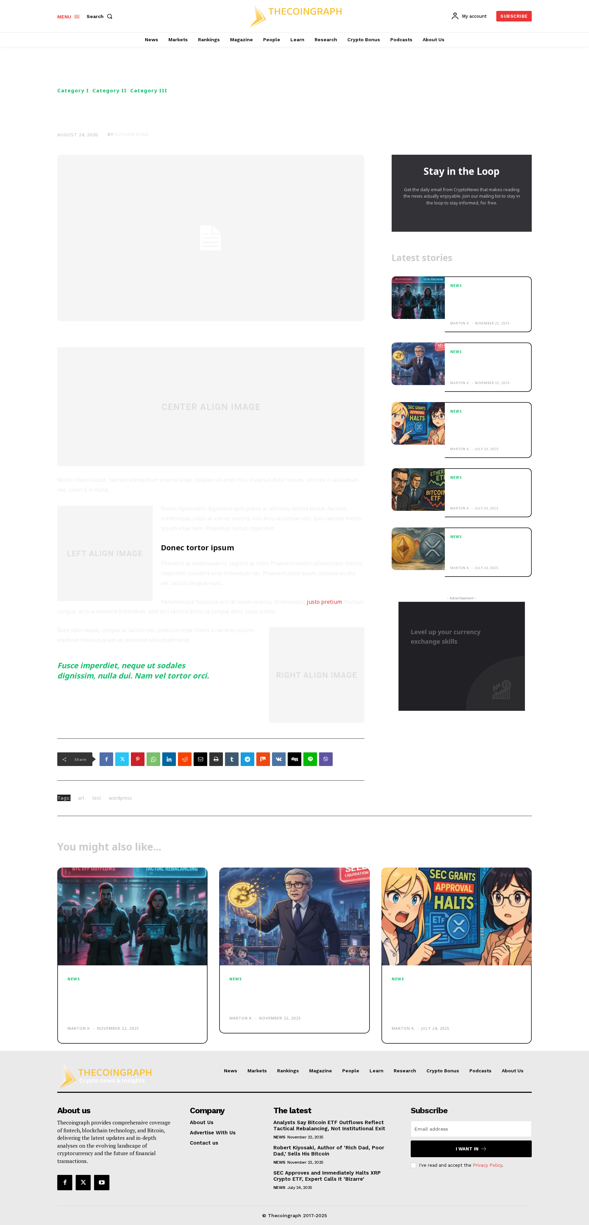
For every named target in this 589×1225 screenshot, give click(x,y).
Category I (73, 90)
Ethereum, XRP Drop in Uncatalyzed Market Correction (479, 551)
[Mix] (263, 759)
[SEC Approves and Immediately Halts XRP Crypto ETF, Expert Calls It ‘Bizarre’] (418, 423)
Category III (148, 90)
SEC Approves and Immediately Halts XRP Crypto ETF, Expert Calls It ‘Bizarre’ (484, 428)
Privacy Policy (487, 1165)
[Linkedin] (169, 759)
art (81, 798)
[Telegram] (247, 759)
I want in (467, 1148)
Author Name (132, 134)
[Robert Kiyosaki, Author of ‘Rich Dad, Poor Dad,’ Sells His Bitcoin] (418, 363)
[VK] (279, 759)
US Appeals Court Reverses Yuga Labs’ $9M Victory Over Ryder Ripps (487, 491)
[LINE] (310, 759)
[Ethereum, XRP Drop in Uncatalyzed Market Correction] (418, 548)
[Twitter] (122, 759)
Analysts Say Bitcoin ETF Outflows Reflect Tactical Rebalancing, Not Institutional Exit (482, 303)
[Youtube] (101, 1182)
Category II (109, 90)
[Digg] (294, 759)
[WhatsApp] (153, 759)
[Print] (216, 759)
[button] (101, 16)
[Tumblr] (232, 759)
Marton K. (460, 323)
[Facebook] (106, 759)
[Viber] (326, 759)
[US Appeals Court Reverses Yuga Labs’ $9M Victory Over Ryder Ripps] (418, 489)
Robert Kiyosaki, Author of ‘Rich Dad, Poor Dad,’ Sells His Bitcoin (487, 366)
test (96, 798)
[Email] (200, 759)
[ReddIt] (185, 759)
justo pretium (324, 602)
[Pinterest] (138, 759)
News (456, 285)
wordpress (120, 798)
